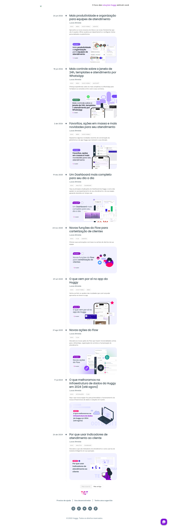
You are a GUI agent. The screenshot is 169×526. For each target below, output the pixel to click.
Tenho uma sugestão (103, 500)
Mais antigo (97, 486)
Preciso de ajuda (64, 500)
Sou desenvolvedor (82, 500)
